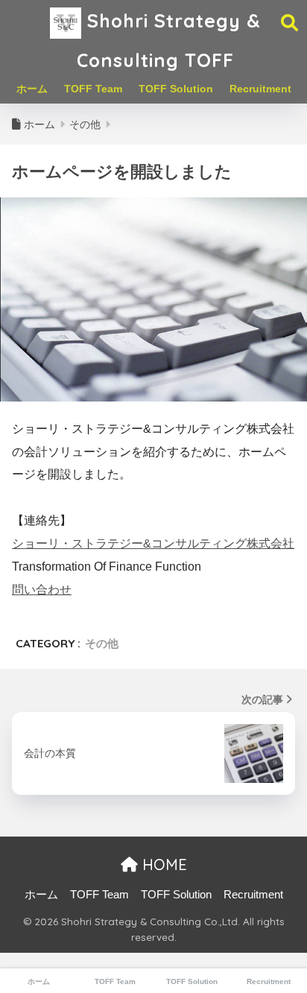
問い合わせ (42, 589)
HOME (162, 864)
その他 (101, 643)
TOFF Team (93, 89)
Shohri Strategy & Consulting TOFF (169, 40)
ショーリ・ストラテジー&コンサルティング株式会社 (153, 543)
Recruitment (260, 89)
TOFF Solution (176, 89)
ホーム (32, 89)
